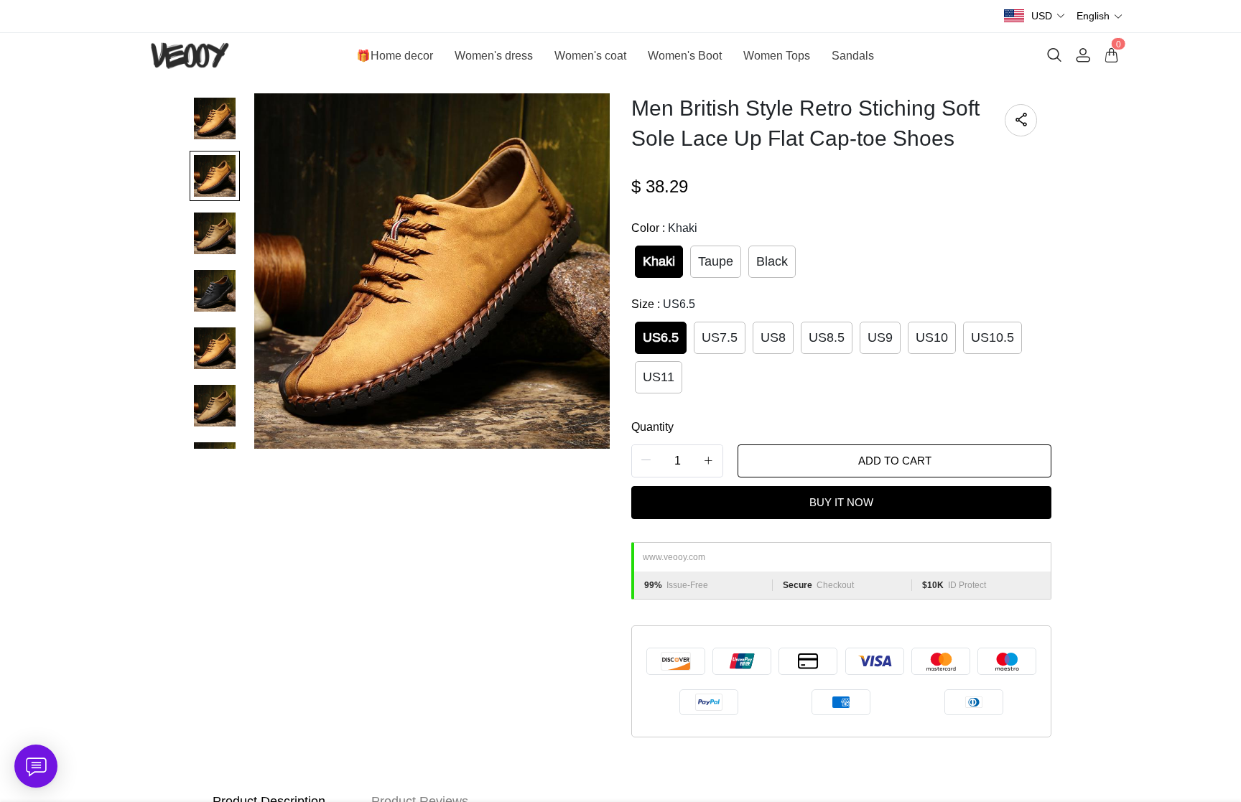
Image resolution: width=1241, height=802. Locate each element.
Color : (664, 228)
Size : (663, 304)
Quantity (652, 427)
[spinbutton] (677, 460)
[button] (1048, 16)
